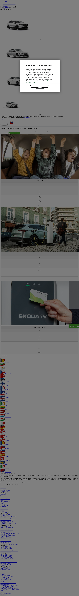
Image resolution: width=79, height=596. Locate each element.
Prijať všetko (44, 86)
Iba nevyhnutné (35, 86)
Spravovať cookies (40, 89)
